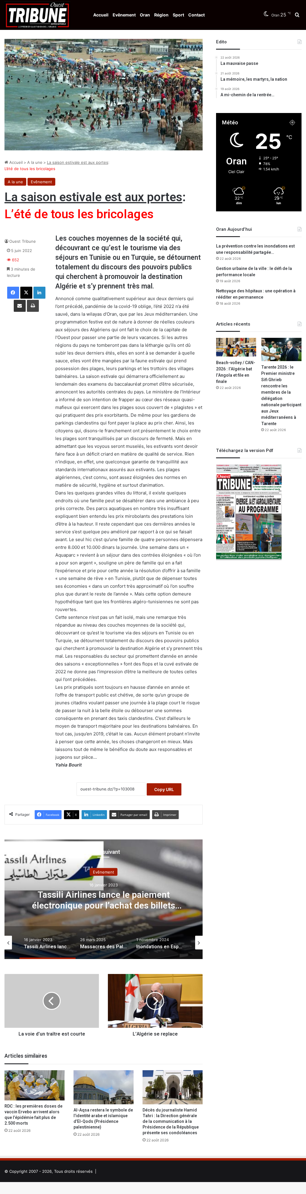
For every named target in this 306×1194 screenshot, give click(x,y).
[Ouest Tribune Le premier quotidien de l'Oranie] (37, 14)
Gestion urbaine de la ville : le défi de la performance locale (254, 271)
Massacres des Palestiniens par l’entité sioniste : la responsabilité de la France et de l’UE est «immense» (103, 905)
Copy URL (164, 789)
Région (161, 14)
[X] (26, 293)
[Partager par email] (20, 306)
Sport (178, 14)
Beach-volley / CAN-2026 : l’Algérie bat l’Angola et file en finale (235, 372)
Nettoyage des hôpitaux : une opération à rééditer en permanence (256, 294)
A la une (34, 162)
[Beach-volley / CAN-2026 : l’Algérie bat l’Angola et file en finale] (236, 347)
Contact (196, 14)
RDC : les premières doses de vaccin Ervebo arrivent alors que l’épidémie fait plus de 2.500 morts (33, 1114)
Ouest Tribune (22, 241)
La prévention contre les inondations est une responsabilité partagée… (255, 249)
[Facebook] (13, 293)
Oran (145, 14)
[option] (103, 899)
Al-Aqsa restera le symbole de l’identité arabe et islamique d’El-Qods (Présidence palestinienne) (103, 1118)
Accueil (100, 14)
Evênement (124, 14)
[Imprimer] (33, 306)
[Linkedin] (39, 293)
